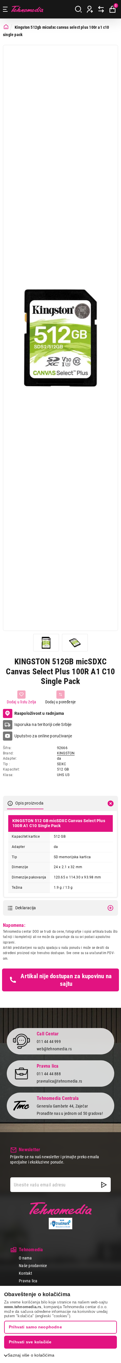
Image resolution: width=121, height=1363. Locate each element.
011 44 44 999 (49, 1041)
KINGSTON (66, 753)
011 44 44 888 (49, 1073)
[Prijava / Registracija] (90, 9)
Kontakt (25, 1273)
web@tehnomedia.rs (54, 1049)
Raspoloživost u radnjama (39, 713)
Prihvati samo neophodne (35, 1327)
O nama (25, 1258)
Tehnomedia (27, 9)
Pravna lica (28, 1281)
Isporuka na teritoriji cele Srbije (43, 724)
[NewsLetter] (103, 1184)
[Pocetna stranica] (6, 27)
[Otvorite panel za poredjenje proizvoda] (101, 9)
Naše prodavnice (33, 1265)
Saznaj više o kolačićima (31, 1355)
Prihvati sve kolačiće (30, 1342)
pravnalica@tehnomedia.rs (59, 1081)
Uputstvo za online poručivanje (43, 736)
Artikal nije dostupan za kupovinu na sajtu (66, 980)
